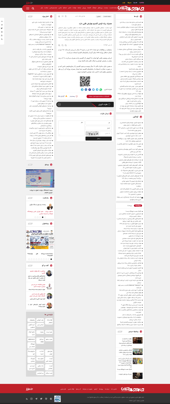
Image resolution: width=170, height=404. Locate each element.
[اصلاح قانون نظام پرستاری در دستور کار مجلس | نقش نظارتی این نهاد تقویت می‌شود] (49, 275)
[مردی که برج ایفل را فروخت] (137, 376)
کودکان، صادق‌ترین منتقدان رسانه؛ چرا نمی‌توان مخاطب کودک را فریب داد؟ (125, 352)
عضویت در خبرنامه (87, 389)
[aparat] (2, 32)
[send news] (62, 16)
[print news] (59, 16)
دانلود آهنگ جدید (32, 333)
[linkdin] (86, 89)
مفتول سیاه (40, 359)
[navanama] (141, 3)
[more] (120, 331)
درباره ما (107, 389)
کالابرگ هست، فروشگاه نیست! (124, 369)
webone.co (31, 339)
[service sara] (135, 3)
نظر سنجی (63, 389)
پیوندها (101, 389)
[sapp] (2, 36)
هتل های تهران (50, 352)
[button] (45, 217)
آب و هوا (78, 389)
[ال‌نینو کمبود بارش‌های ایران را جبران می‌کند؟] (49, 306)
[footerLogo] (132, 389)
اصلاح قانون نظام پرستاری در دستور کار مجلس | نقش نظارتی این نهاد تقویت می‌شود (36, 278)
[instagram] (2, 22)
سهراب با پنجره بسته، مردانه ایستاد (37, 289)
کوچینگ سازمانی (32, 360)
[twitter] (2, 29)
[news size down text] (66, 45)
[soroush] (82, 89)
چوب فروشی (40, 320)
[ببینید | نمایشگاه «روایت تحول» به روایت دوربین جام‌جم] (40, 178)
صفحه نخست (107, 16)
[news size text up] (59, 45)
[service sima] (129, 3)
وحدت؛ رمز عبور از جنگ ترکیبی (38, 205)
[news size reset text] (62, 45)
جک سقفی (40, 366)
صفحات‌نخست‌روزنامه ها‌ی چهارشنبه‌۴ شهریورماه (40, 254)
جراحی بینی (40, 325)
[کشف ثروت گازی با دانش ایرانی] (49, 296)
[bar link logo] (29, 3)
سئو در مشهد (49, 339)
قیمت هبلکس (50, 367)
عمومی (98, 16)
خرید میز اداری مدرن (32, 367)
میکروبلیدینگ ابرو (31, 352)
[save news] (66, 16)
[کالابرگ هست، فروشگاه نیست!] (137, 364)
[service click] (123, 3)
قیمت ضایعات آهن (49, 360)
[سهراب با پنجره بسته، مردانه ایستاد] (49, 287)
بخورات (41, 332)
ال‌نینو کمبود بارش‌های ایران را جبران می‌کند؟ (36, 305)
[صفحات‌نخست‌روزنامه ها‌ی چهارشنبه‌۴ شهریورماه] (40, 239)
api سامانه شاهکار (49, 321)
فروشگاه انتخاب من (32, 345)
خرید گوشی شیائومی (32, 326)
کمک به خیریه (41, 352)
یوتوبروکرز (32, 320)
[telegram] (2, 25)
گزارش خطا (61, 96)
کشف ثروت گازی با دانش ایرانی (37, 299)
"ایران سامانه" (132, 401)
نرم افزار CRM (41, 340)
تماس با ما (114, 389)
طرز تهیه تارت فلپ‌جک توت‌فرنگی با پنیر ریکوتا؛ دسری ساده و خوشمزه (129, 198)
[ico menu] (28, 8)
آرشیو (95, 389)
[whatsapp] (101, 89)
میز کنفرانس (40, 373)
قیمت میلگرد (49, 373)
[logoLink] (131, 8)
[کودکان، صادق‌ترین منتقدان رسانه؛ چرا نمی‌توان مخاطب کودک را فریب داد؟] (137, 352)
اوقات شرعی (71, 389)
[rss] (2, 39)
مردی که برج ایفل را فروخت (125, 374)
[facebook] (89, 89)
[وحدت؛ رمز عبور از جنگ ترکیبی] (50, 207)
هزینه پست (49, 332)
